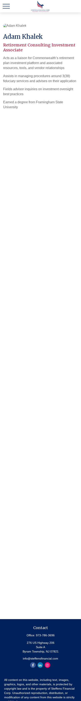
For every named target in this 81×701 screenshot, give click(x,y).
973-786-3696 (45, 635)
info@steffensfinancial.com (40, 658)
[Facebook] (33, 665)
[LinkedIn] (40, 665)
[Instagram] (47, 665)
